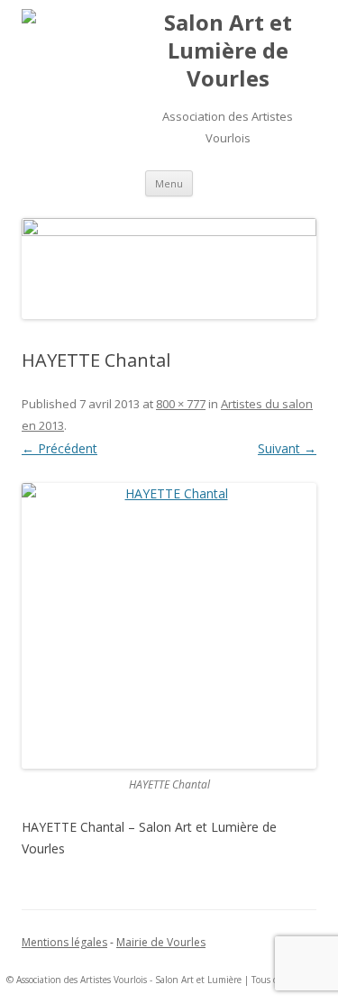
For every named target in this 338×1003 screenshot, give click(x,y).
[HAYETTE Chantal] (169, 626)
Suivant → (287, 448)
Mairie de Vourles (161, 942)
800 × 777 (181, 404)
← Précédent (59, 448)
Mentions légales (64, 942)
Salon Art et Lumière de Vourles (228, 51)
